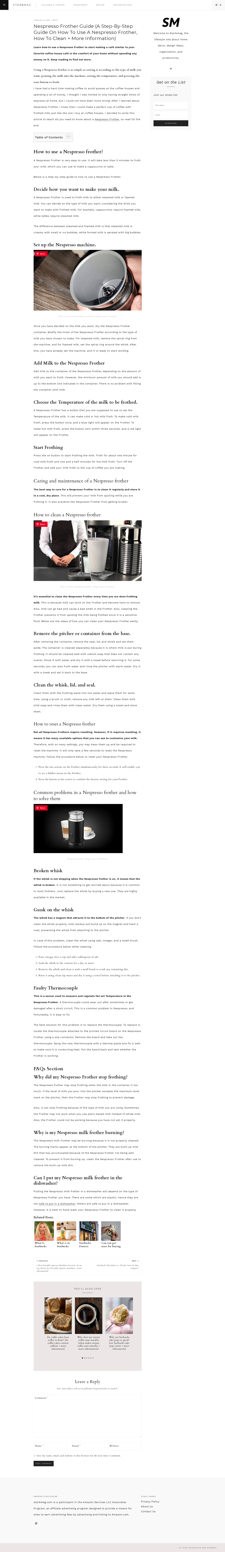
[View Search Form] (220, 5)
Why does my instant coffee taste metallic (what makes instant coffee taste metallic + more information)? (88, 1343)
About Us (147, 1506)
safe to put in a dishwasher (57, 1203)
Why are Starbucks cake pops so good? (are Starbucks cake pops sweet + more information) (119, 1343)
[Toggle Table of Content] (67, 136)
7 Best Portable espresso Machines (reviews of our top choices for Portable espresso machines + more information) (59, 1266)
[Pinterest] (216, 5)
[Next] (131, 1326)
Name (39, 1446)
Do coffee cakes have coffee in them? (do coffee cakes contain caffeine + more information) (58, 1343)
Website (114, 1446)
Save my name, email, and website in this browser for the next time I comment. (79, 1455)
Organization (122, 5)
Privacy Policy (150, 1501)
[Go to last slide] (44, 1326)
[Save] (41, 253)
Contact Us (148, 1511)
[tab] (82, 1358)
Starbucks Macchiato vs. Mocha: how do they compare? (118, 1264)
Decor (100, 5)
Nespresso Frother (107, 119)
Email (76, 1446)
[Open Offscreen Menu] (4, 5)
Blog (55, 20)
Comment (41, 1398)
